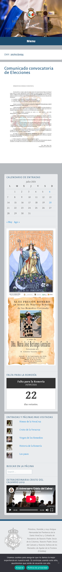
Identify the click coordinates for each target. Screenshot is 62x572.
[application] (31, 499)
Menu (31, 41)
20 (50, 202)
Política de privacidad (37, 568)
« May (9, 222)
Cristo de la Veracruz (29, 429)
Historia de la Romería (30, 446)
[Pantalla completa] (51, 510)
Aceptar (19, 568)
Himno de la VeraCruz (30, 421)
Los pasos (24, 454)
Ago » (17, 222)
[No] (58, 562)
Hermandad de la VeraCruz (31, 23)
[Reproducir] (10, 510)
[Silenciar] (47, 510)
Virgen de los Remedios (31, 438)
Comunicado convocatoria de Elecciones (28, 70)
